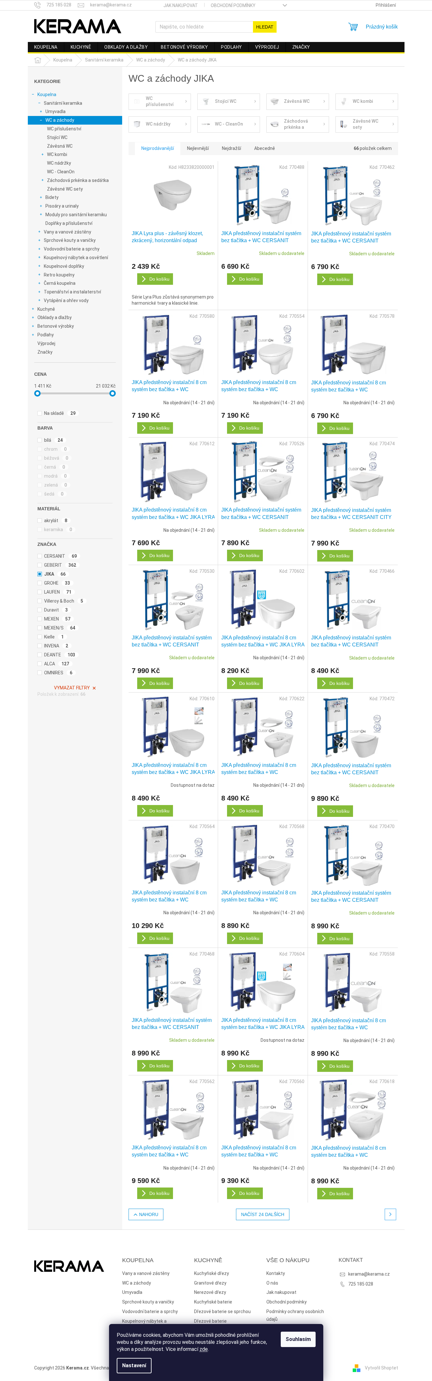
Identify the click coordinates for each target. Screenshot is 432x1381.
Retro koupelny (59, 274)
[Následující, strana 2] (390, 1214)
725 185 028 (360, 1283)
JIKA (55, 574)
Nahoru (148, 1214)
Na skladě (60, 413)
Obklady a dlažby (54, 317)
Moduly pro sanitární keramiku (76, 214)
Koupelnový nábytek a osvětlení (76, 257)
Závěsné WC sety (65, 189)
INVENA (56, 645)
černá (54, 467)
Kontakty (275, 1273)
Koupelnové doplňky (64, 266)
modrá (55, 476)
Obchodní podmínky (233, 5)
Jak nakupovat (180, 5)
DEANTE (59, 654)
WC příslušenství (64, 128)
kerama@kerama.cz (369, 1274)
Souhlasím (298, 1339)
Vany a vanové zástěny (67, 231)
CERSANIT (60, 556)
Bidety (52, 197)
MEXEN (57, 618)
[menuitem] (46, 47)
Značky (44, 352)
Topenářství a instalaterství (72, 291)
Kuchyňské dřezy (211, 1273)
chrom (55, 449)
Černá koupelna (59, 283)
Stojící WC (57, 137)
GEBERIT (60, 565)
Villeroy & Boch (63, 601)
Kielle (54, 636)
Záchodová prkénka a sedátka (78, 180)
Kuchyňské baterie (213, 1301)
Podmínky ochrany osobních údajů (295, 1315)
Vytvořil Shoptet (381, 1367)
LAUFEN (58, 592)
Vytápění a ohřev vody (66, 300)
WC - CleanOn (61, 171)
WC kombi (57, 154)
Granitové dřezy (210, 1283)
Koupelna (46, 94)
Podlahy (45, 334)
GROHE (57, 583)
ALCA (56, 663)
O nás (272, 1283)
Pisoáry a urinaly (62, 206)
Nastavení (134, 1365)
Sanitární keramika (63, 103)
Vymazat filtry (72, 687)
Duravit (56, 609)
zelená (55, 485)
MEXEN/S (59, 627)
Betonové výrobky (55, 326)
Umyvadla (55, 111)
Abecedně (264, 148)
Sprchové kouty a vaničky (70, 240)
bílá (53, 440)
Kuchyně (46, 309)
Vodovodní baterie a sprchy (71, 248)
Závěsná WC (60, 146)
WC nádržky (59, 163)
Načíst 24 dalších (262, 1214)
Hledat (264, 26)
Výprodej (46, 343)
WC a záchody (59, 120)
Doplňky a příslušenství (68, 223)
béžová (56, 458)
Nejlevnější (198, 148)
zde (204, 1349)
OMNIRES (58, 672)
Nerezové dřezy (210, 1292)
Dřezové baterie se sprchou (222, 1311)
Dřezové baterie (210, 1321)
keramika (58, 529)
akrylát (55, 520)
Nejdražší (231, 148)
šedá (54, 494)
